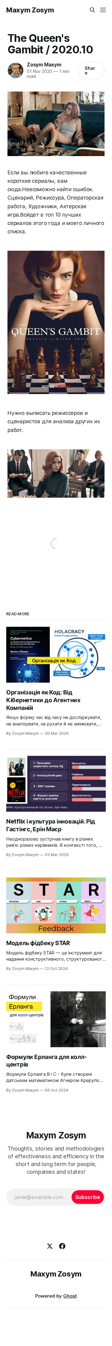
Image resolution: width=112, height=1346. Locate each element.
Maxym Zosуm (30, 10)
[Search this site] (92, 10)
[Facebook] (62, 1246)
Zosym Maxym (44, 64)
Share (90, 70)
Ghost (70, 1296)
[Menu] (103, 10)
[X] (50, 1246)
